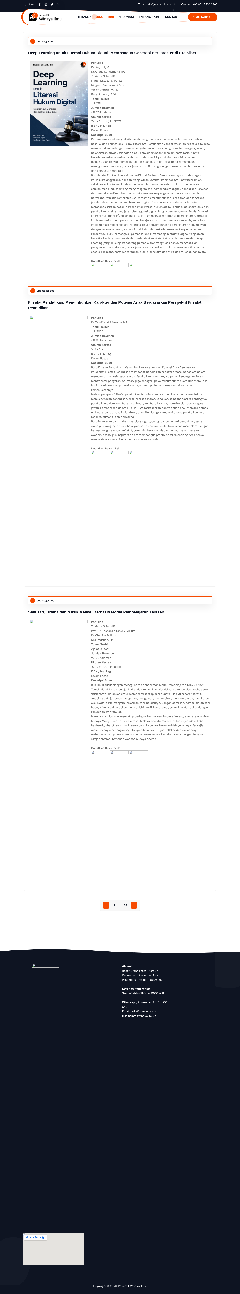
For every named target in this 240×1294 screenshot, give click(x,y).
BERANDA (84, 16)
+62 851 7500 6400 (205, 4)
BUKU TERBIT (105, 16)
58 (125, 905)
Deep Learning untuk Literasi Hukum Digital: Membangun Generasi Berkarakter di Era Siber (112, 53)
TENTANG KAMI (148, 16)
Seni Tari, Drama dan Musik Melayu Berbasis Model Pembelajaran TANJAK (96, 612)
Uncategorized (45, 41)
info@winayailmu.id (159, 4)
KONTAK (171, 16)
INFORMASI (126, 16)
